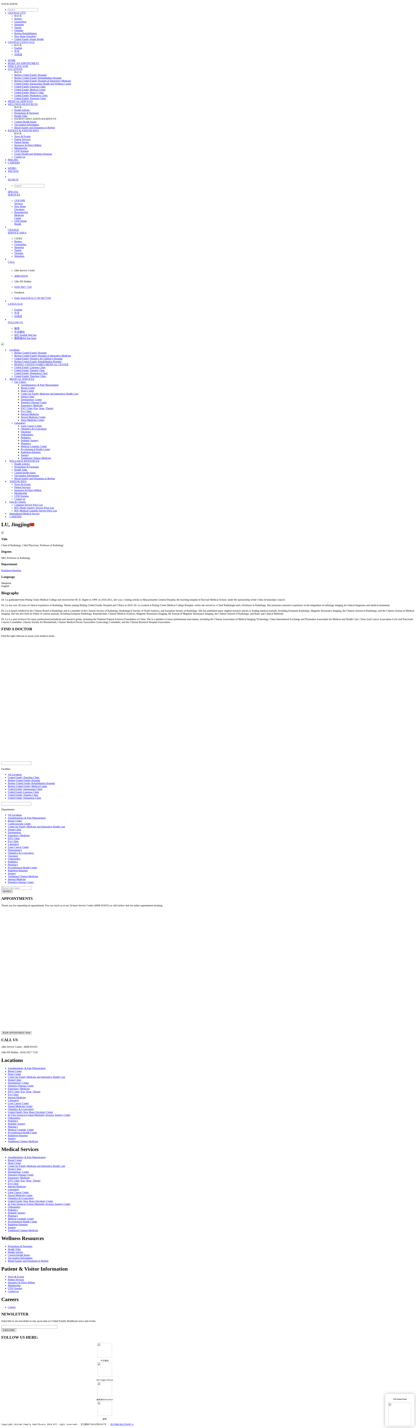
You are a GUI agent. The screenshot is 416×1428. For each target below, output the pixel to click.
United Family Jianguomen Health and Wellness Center (42, 83)
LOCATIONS (15, 69)
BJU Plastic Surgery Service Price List (34, 507)
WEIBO (12, 168)
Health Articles (22, 110)
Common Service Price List (28, 504)
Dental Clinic (27, 396)
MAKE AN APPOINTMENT (23, 63)
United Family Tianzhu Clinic (29, 370)
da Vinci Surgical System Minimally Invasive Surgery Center (39, 1115)
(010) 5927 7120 (23, 287)
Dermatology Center (31, 399)
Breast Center (28, 387)
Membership (20, 148)
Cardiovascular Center (19, 823)
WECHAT (13, 171)
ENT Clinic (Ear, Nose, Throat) (37, 408)
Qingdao (18, 30)
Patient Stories (21, 142)
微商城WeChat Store (25, 338)
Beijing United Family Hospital (30, 75)
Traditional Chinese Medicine (23, 876)
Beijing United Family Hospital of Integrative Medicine (42, 80)
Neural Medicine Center (33, 417)
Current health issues (25, 472)
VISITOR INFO (18, 481)
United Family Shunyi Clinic (29, 92)
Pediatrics (26, 437)
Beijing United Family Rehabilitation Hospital (37, 78)
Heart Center (27, 390)
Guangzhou (20, 21)
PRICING (13, 159)
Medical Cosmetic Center (34, 446)
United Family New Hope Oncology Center (30, 1112)
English (18, 48)
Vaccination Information (26, 124)
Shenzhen (19, 256)
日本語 (18, 54)
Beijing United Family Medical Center (27, 786)
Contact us (19, 156)
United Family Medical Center (30, 89)
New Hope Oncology (25, 36)
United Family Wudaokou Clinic (31, 95)
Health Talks (20, 116)
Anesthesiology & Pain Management (39, 385)
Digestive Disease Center (34, 402)
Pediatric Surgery (30, 440)
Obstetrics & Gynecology (34, 428)
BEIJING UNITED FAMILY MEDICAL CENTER (41, 364)
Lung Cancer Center (31, 426)
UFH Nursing (21, 151)
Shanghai (19, 24)
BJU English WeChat (25, 335)
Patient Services (22, 139)
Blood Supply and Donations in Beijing (34, 127)
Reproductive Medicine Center (21, 215)
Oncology (26, 431)
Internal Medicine (30, 414)
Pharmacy (26, 443)
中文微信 (19, 331)
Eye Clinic (26, 411)
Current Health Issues (25, 121)
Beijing (18, 18)
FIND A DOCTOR (18, 66)
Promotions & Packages (26, 113)
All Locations (15, 774)
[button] (211, 180)
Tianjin (17, 27)
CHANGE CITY (17, 13)
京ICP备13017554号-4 (121, 1424)
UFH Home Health (20, 222)
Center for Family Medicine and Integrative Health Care (49, 393)
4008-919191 (21, 276)
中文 (17, 51)
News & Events (22, 136)
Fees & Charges (17, 502)
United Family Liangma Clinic (30, 86)
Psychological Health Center (35, 449)
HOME (12, 60)
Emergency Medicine (32, 405)
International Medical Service (24, 513)
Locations (14, 349)
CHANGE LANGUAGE (21, 42)
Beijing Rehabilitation (25, 33)
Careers (12, 1307)
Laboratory (20, 423)
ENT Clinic (14, 838)
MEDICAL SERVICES (20, 101)
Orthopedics (27, 434)
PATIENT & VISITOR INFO (23, 130)
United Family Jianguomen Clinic (25, 789)
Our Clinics (20, 382)
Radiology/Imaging (31, 452)
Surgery (25, 455)
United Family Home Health (29, 39)
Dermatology (14, 832)
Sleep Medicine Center (32, 420)
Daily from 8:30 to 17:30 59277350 (32, 298)
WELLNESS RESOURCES (23, 104)
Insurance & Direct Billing (27, 145)
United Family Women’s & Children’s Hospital (38, 358)
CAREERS (14, 162)
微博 (17, 328)
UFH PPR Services (19, 202)
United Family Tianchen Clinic (30, 98)
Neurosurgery (15, 850)
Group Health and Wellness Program (33, 154)
